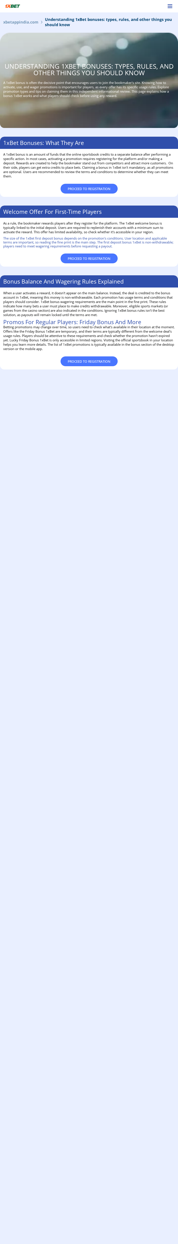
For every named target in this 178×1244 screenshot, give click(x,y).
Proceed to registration (89, 189)
